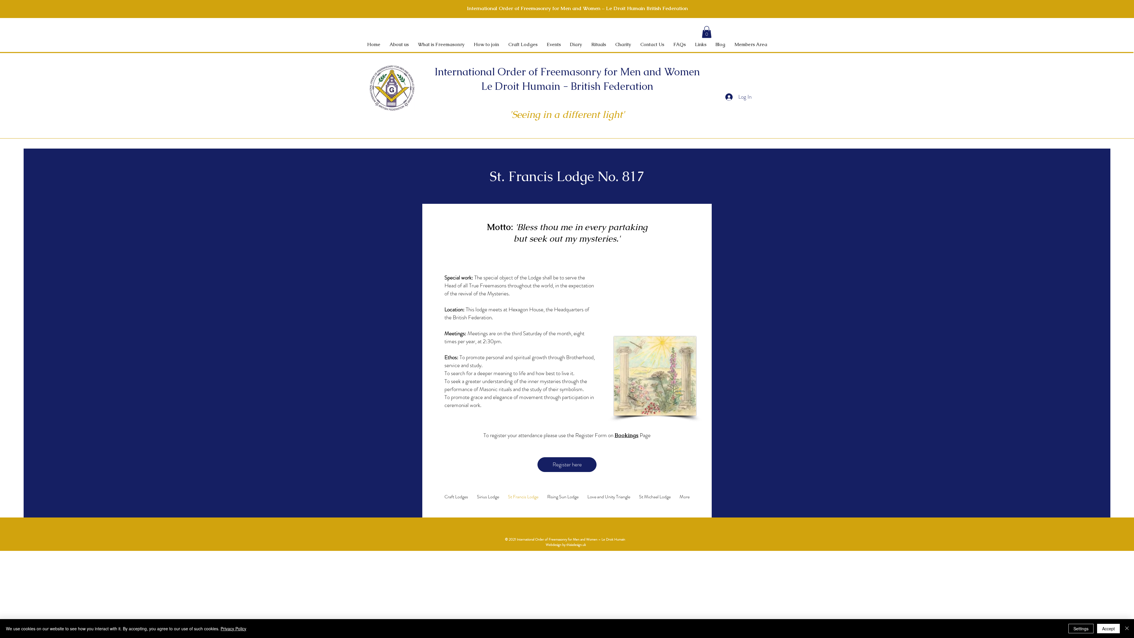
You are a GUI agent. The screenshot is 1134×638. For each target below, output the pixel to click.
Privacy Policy (233, 629)
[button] (707, 32)
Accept (1108, 629)
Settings (1081, 629)
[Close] (1126, 628)
